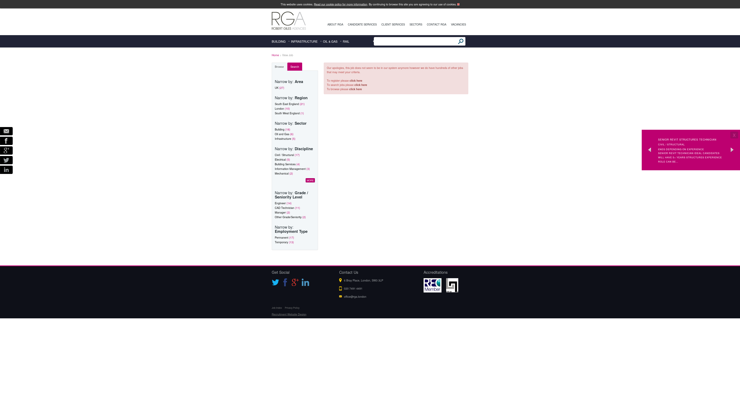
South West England (289, 113)
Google (6, 150)
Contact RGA (436, 24)
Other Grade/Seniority (290, 217)
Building (279, 41)
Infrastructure (304, 41)
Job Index (277, 307)
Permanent (284, 237)
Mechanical (284, 173)
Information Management (292, 169)
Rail (346, 41)
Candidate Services (362, 24)
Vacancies (458, 24)
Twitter (6, 160)
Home (275, 55)
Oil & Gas (330, 41)
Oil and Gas (284, 134)
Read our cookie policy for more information (340, 4)
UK (279, 88)
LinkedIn (6, 170)
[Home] (294, 21)
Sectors (416, 24)
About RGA (335, 24)
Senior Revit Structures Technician (687, 139)
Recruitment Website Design (289, 314)
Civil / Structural (287, 155)
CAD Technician (287, 208)
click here (356, 80)
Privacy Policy (292, 307)
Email (6, 131)
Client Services (393, 24)
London (282, 108)
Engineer (283, 203)
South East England (290, 104)
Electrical (282, 159)
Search (294, 67)
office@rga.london (355, 296)
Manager (282, 212)
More (310, 180)
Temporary (284, 242)
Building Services (287, 164)
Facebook (6, 141)
